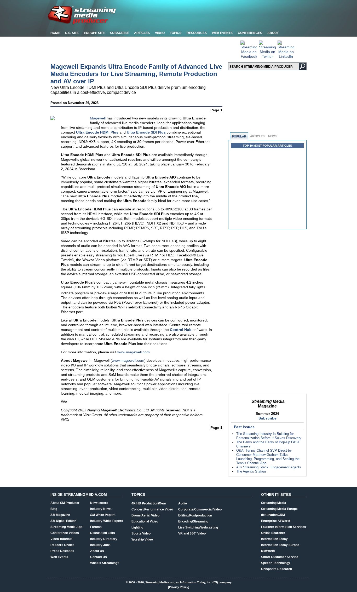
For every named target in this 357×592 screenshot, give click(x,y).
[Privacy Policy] (178, 587)
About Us (97, 551)
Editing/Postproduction (195, 515)
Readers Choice (62, 545)
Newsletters (99, 503)
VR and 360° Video (192, 533)
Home (55, 33)
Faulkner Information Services (283, 527)
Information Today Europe (280, 545)
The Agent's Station (251, 471)
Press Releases (62, 551)
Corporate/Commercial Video (200, 509)
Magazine (60, 515)
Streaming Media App (66, 527)
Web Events (222, 33)
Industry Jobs (100, 545)
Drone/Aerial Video (145, 515)
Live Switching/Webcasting (198, 527)
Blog (53, 509)
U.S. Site (72, 33)
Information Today (274, 539)
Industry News (101, 509)
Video (160, 33)
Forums (96, 527)
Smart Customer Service (279, 557)
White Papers (103, 515)
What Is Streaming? (104, 563)
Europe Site (94, 33)
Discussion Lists (102, 533)
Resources (197, 33)
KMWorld (268, 551)
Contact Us (98, 557)
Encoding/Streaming (193, 521)
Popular (239, 136)
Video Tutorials (61, 539)
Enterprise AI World (275, 521)
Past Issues (244, 427)
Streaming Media (273, 503)
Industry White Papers (106, 521)
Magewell (98, 118)
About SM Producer (64, 503)
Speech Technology (275, 563)
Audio (182, 503)
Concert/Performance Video (152, 509)
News (272, 136)
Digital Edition (63, 521)
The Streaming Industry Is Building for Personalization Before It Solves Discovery (268, 436)
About (273, 33)
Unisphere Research (276, 569)
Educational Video (144, 521)
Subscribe (119, 33)
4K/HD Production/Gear (148, 503)
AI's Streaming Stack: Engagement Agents (268, 467)
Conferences (250, 33)
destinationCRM (273, 515)
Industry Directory (103, 539)
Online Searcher (273, 533)
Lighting (137, 527)
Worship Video (142, 539)
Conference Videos (64, 533)
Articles (142, 33)
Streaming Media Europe (279, 509)
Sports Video (141, 533)
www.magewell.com (133, 352)
